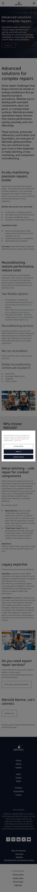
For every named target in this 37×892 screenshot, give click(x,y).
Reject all (18, 451)
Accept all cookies (18, 457)
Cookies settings (18, 446)
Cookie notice (17, 440)
